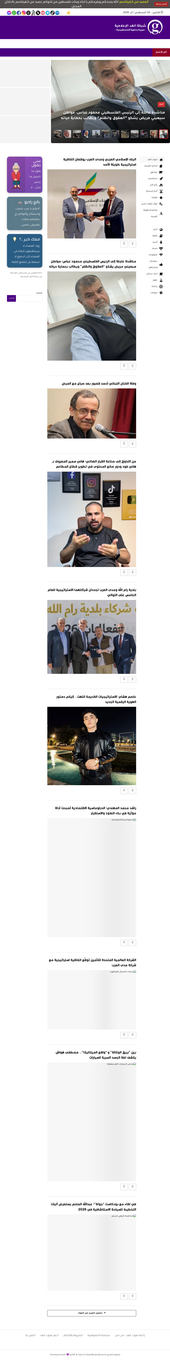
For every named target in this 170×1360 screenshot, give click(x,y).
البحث (39, 293)
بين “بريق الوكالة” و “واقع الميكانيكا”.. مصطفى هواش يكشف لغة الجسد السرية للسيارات (96, 1054)
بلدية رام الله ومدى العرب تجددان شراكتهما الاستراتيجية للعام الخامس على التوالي (92, 592)
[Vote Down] (124, 244)
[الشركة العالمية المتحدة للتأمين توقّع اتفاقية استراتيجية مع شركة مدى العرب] (91, 999)
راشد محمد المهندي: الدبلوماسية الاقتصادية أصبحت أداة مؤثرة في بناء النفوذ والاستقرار (95, 810)
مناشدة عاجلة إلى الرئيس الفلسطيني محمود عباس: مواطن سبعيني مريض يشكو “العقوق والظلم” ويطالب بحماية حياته (92, 263)
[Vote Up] (132, 244)
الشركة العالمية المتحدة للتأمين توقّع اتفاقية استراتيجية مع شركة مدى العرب (92, 962)
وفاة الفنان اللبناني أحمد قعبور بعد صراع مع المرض (99, 383)
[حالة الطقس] (68, 12)
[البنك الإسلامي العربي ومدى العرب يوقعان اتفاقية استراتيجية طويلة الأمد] (91, 203)
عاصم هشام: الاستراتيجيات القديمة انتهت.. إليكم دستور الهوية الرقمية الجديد (96, 699)
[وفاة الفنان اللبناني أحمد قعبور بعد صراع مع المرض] (91, 413)
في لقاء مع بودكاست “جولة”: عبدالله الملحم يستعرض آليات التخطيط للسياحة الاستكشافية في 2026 (93, 1206)
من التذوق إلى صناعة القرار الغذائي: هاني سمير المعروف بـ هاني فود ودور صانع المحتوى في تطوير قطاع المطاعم (94, 463)
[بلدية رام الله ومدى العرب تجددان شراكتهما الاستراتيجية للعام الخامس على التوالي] (91, 637)
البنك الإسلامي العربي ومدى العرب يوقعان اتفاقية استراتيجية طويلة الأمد (99, 161)
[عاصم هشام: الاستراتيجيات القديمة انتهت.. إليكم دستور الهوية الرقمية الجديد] (91, 746)
